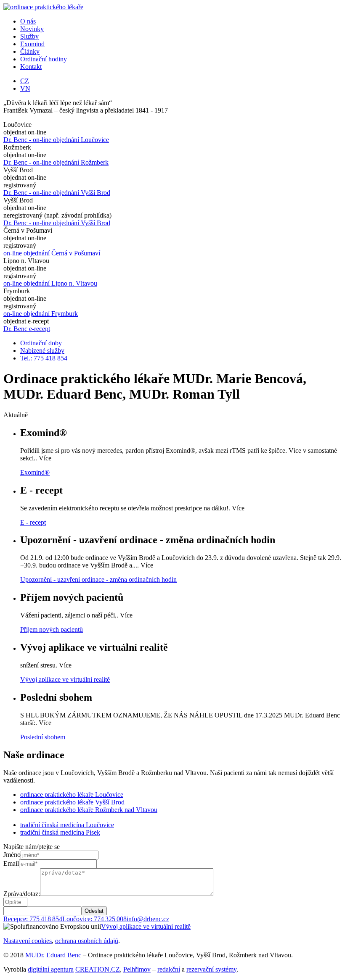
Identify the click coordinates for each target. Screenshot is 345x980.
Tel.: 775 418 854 (43, 358)
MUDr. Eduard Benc (53, 955)
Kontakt (31, 66)
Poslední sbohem (42, 737)
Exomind (32, 43)
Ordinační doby (41, 343)
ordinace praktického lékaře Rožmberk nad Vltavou (88, 809)
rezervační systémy (211, 969)
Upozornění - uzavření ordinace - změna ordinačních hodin (98, 579)
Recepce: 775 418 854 (32, 918)
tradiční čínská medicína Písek (60, 832)
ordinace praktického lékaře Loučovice (71, 794)
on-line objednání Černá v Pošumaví (51, 253)
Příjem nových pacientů (51, 629)
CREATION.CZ (97, 969)
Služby (29, 36)
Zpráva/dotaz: (21, 893)
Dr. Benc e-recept (26, 328)
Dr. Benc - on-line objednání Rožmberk (56, 162)
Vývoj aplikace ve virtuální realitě (65, 679)
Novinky (32, 28)
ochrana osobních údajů (86, 940)
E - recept (33, 522)
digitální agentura (51, 969)
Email (11, 863)
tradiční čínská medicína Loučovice (67, 824)
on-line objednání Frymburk (40, 313)
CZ (24, 80)
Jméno (12, 854)
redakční (168, 969)
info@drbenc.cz (148, 918)
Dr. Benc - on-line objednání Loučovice (56, 139)
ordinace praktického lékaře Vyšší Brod (72, 802)
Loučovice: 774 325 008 (94, 918)
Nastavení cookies (27, 940)
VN (25, 88)
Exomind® (35, 472)
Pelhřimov (137, 969)
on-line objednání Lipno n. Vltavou (50, 283)
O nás (28, 21)
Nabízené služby (42, 350)
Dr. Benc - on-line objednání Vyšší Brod (56, 192)
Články (30, 51)
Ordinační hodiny (43, 59)
